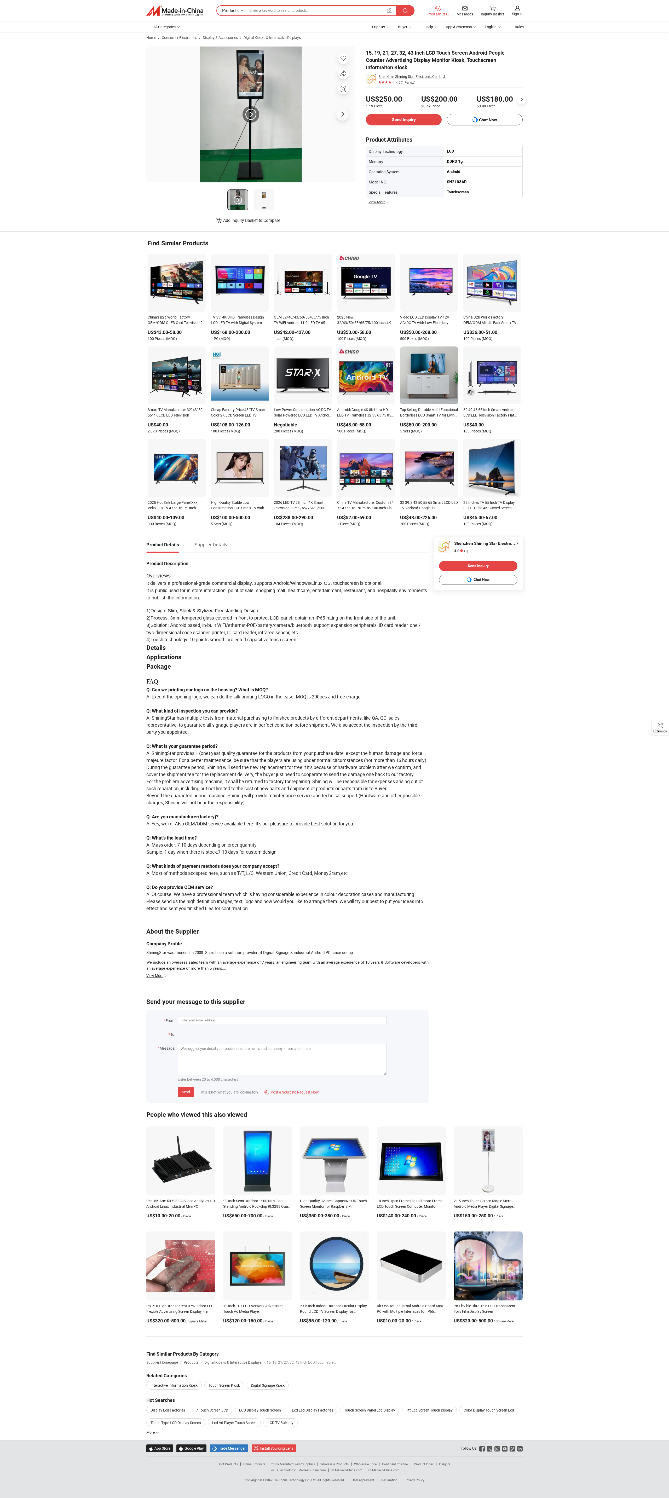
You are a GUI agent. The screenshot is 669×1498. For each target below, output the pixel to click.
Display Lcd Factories (168, 1410)
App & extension (459, 26)
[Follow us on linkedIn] (520, 1448)
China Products (254, 1464)
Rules (519, 26)
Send (186, 1091)
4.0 (461, 551)
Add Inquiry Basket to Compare (251, 220)
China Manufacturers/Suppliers (293, 1464)
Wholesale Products (334, 1464)
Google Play (191, 1448)
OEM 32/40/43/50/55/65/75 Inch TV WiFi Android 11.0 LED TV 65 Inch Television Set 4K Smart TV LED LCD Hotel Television (301, 320)
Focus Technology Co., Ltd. (298, 1480)
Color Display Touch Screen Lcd (489, 1410)
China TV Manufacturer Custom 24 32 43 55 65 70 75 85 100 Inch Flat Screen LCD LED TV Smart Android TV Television (365, 505)
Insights (444, 1464)
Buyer (402, 26)
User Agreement (363, 1480)
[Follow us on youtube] (504, 1448)
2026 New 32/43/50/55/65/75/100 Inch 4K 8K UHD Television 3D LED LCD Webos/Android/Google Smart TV (364, 320)
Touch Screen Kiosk (224, 1385)
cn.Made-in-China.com (384, 1470)
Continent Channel (395, 1464)
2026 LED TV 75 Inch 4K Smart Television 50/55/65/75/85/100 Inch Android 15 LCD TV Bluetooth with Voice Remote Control (301, 505)
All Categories (164, 26)
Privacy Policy (414, 1480)
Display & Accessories (220, 37)
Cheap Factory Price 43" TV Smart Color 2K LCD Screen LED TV (238, 412)
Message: (167, 1048)
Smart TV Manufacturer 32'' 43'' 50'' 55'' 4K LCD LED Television (175, 412)
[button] (389, 10)
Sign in (517, 13)
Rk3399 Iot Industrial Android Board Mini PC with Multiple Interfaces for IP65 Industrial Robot (410, 1311)
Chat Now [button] (488, 119)
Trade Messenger (229, 1448)
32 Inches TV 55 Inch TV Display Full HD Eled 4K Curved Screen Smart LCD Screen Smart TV (489, 505)
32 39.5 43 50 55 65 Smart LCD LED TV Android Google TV (429, 505)
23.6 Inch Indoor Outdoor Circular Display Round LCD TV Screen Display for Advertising (333, 1311)
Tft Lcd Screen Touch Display (429, 1410)
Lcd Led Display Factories (312, 1410)
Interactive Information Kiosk (174, 1385)
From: (170, 1020)
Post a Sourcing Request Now (291, 1092)
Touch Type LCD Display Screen (176, 1422)
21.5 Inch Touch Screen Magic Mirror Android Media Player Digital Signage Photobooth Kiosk (483, 1206)
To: (172, 1034)
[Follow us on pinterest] (512, 1448)
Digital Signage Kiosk (268, 1385)
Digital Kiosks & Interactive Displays (272, 37)
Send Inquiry (404, 119)
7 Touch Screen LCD (212, 1410)
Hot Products (228, 1464)
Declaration (389, 1480)
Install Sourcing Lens (276, 1448)
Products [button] (230, 10)
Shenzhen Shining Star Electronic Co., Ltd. (412, 76)
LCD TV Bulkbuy (280, 1422)
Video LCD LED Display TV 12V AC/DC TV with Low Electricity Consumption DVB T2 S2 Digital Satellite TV (425, 320)
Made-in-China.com (312, 1470)
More (150, 1432)
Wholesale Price (365, 1464)
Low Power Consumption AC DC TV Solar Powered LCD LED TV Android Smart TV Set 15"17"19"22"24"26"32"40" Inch (302, 413)
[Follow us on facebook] (482, 1448)
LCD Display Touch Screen (260, 1410)
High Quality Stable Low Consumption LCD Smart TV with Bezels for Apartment (237, 505)
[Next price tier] (521, 99)
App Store (159, 1448)
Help (429, 26)
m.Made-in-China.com (346, 1470)
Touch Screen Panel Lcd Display (369, 1410)
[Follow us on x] (489, 1448)
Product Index (424, 1464)
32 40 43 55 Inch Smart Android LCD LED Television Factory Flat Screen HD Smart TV (489, 413)
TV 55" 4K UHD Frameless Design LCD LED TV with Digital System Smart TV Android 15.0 (237, 320)
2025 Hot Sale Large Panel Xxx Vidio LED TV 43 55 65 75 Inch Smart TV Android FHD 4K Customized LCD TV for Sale (172, 505)
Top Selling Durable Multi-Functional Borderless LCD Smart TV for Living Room (429, 413)
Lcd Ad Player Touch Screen (234, 1422)
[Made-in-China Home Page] (174, 10)
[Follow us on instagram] (497, 1448)
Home (151, 37)
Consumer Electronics (179, 37)
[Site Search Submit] (405, 10)
